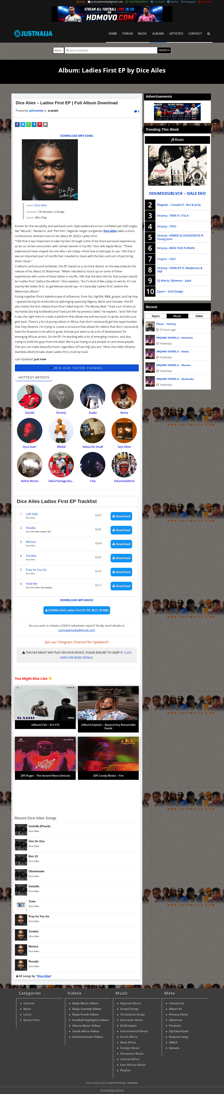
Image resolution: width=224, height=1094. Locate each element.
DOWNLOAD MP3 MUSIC (76, 600)
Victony (61, 413)
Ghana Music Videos (86, 1026)
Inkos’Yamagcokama (62, 481)
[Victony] (61, 396)
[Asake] (92, 396)
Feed (82, 1)
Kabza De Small (93, 447)
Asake (93, 413)
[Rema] (124, 396)
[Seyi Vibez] (124, 430)
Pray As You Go (36, 570)
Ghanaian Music (131, 1020)
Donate (174, 1048)
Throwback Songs (132, 1014)
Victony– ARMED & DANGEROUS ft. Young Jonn (180, 237)
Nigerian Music (130, 1003)
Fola (93, 481)
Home (113, 33)
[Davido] (29, 396)
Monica (31, 542)
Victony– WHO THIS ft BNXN (176, 248)
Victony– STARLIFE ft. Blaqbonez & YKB (179, 269)
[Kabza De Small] (92, 430)
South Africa (129, 1037)
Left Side (32, 514)
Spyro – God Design (170, 291)
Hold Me (31, 584)
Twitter (173, 1)
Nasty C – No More (167, 324)
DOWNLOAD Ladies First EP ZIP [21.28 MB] (78, 610)
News (27, 1009)
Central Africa (129, 1059)
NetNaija (132, 1082)
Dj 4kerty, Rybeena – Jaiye (174, 280)
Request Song (178, 1037)
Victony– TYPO (166, 226)
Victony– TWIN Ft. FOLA (173, 216)
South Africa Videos (85, 1031)
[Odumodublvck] (124, 464)
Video (199, 316)
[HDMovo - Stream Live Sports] (112, 21)
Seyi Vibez (124, 447)
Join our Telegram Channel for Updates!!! (76, 642)
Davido (29, 413)
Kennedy (37, 110)
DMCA (173, 1042)
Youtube (206, 1)
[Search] (209, 33)
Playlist (125, 1070)
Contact (195, 33)
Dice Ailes (40, 205)
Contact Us (176, 1003)
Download (122, 516)
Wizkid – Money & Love (170, 379)
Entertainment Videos (87, 1037)
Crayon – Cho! (166, 259)
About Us (175, 1009)
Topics (156, 316)
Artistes (176, 33)
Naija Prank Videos (85, 1014)
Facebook (158, 1)
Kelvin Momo (29, 481)
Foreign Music (130, 1048)
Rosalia (31, 528)
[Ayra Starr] (29, 430)
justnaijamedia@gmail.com (76, 630)
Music (142, 33)
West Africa (128, 1042)
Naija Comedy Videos (87, 1009)
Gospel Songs (129, 1009)
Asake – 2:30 (164, 365)
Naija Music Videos (85, 1003)
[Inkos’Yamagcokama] (61, 464)
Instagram (189, 1)
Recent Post (31, 1020)
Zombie (31, 556)
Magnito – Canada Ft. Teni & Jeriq (179, 205)
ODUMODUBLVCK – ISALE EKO (177, 193)
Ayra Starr (30, 447)
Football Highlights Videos (90, 1020)
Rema (124, 413)
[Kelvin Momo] (29, 464)
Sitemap (120, 1082)
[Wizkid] (61, 430)
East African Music (133, 1065)
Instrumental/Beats (134, 1031)
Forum (127, 33)
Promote (175, 1026)
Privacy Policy (178, 1014)
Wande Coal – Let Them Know (174, 337)
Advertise (175, 1020)
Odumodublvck (124, 481)
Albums (158, 33)
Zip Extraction (178, 1031)
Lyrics (27, 1014)
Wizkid (61, 447)
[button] (17, 124)
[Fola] (92, 464)
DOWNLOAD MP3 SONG (76, 136)
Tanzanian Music (132, 1054)
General (28, 1003)
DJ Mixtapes (128, 1026)
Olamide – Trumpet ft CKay (172, 351)
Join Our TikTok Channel (77, 368)
